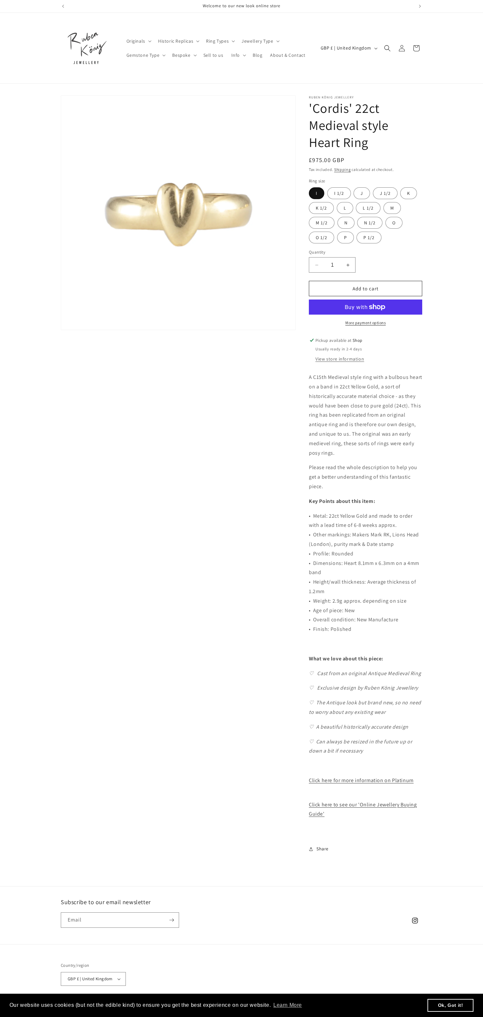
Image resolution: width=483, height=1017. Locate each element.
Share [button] (322, 849)
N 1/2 (370, 223)
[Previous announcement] (63, 6)
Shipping (342, 169)
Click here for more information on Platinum (361, 780)
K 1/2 (321, 208)
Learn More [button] (287, 1005)
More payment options (365, 322)
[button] (138, 41)
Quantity (317, 252)
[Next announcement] (420, 6)
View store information (339, 359)
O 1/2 (321, 237)
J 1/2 (385, 193)
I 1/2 (339, 193)
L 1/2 (368, 208)
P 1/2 (369, 237)
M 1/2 (322, 223)
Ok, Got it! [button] (450, 1005)
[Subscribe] (171, 920)
